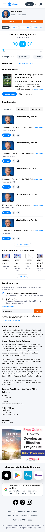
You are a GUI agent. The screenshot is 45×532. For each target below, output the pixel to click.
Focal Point (17, 11)
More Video (22, 276)
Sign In (29, 4)
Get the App (12, 511)
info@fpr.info (6, 398)
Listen (5, 27)
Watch (14, 27)
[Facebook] (15, 502)
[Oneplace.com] (13, 4)
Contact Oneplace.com (29, 516)
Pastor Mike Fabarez (19, 15)
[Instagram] (29, 502)
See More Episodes (22, 245)
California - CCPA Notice (22, 520)
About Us (22, 511)
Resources (25, 27)
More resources (25, 94)
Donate (33, 22)
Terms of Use (12, 516)
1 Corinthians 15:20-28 (23, 63)
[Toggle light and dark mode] (41, 4)
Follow (11, 22)
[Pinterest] (22, 502)
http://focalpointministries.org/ (13, 404)
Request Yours (9, 94)
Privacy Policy (32, 511)
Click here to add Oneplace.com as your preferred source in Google (23, 492)
